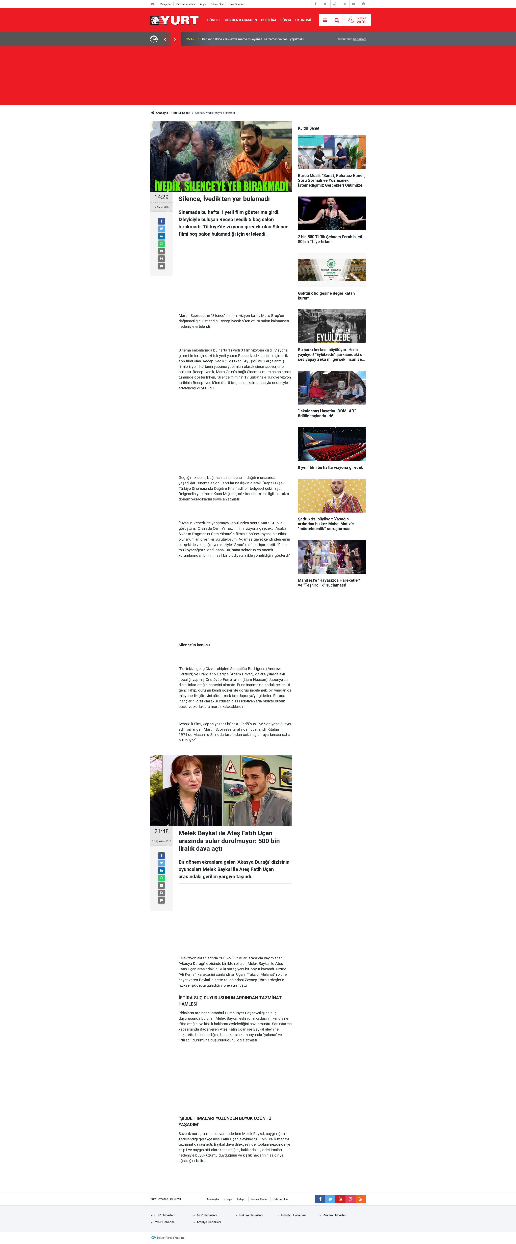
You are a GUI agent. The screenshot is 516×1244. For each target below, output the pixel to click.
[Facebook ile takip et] (320, 1199)
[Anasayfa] (152, 4)
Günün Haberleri (185, 4)
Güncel (214, 20)
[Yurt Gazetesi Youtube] (335, 4)
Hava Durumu (236, 4)
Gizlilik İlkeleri (259, 1199)
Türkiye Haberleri (251, 1215)
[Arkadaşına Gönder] (161, 251)
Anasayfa (212, 1199)
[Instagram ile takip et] (350, 1199)
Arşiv (203, 4)
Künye (228, 1199)
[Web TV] (354, 4)
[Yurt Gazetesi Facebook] (315, 4)
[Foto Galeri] (363, 4)
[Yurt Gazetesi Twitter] (325, 4)
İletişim (241, 1199)
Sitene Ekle (217, 4)
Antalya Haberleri (209, 1222)
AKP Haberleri (207, 1215)
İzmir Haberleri (164, 1222)
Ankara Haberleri (334, 1215)
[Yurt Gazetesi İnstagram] (344, 4)
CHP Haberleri (164, 1215)
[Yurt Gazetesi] (174, 20)
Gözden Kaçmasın (241, 20)
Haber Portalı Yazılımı (170, 1237)
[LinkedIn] (161, 236)
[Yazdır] (161, 258)
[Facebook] (161, 221)
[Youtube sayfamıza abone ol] (340, 1199)
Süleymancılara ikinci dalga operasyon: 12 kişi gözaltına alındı (245, 39)
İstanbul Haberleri (293, 1215)
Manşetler (165, 4)
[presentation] (165, 39)
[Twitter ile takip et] (330, 1199)
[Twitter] (161, 229)
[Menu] (325, 20)
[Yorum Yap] (161, 266)
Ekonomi (303, 20)
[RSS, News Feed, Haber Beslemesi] (361, 1199)
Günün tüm (352, 39)
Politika (268, 20)
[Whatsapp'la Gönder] (161, 243)
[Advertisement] (258, 76)
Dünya (285, 20)
